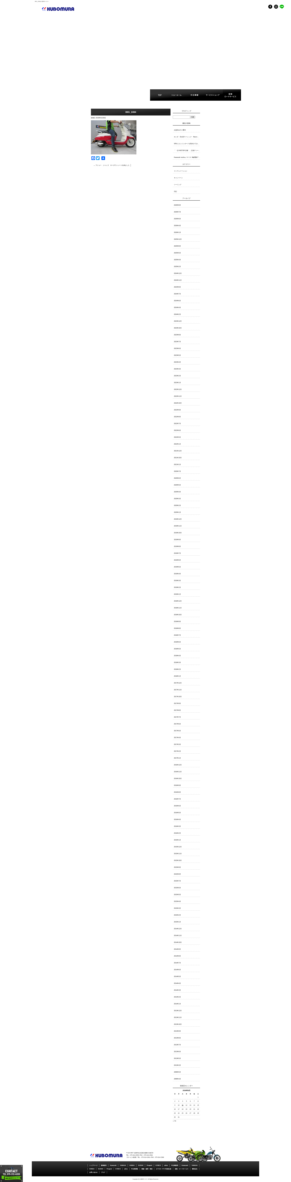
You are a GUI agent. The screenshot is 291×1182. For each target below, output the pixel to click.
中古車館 (195, 95)
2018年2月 (177, 669)
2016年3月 (177, 826)
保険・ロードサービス (232, 95)
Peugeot (149, 1165)
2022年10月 (178, 403)
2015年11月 (178, 853)
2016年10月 (178, 778)
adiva (166, 1165)
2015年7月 (177, 881)
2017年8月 (177, 710)
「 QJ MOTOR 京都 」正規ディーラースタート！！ (187, 150)
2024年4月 (177, 307)
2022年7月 (177, 423)
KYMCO (158, 1165)
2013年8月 (177, 1038)
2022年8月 (177, 417)
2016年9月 (177, 785)
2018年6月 (177, 642)
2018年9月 (177, 621)
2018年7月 (177, 635)
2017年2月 (177, 751)
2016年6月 (177, 806)
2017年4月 (177, 737)
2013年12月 (178, 1010)
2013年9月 (177, 1031)
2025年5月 (177, 253)
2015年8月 (177, 874)
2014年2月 (177, 997)
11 (182, 1105)
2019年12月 (178, 519)
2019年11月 (178, 526)
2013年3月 (177, 1065)
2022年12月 (178, 389)
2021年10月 (178, 458)
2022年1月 (177, 444)
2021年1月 (177, 464)
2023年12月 (178, 321)
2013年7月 (177, 1045)
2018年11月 (178, 608)
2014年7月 (177, 963)
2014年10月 (178, 942)
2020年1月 (177, 512)
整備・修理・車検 (147, 1169)
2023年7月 (177, 341)
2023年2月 (177, 376)
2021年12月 (178, 451)
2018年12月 (178, 601)
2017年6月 (177, 724)
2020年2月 (177, 505)
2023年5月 (177, 355)
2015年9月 (177, 867)
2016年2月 (177, 833)
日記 (175, 191)
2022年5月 (177, 437)
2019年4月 (177, 574)
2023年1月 (177, 382)
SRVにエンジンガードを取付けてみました (187, 143)
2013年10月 (178, 1024)
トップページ (159, 95)
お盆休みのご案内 (180, 130)
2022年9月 (177, 410)
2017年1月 (177, 758)
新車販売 (104, 1165)
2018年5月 (177, 649)
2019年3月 (177, 580)
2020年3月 (177, 498)
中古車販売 (174, 1165)
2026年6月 (177, 219)
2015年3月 (177, 908)
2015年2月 (177, 915)
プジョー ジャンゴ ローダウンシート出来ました (111, 165)
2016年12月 (178, 765)
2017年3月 (177, 744)
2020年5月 (177, 485)
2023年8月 (177, 335)
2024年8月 (177, 287)
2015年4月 (177, 901)
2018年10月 (178, 615)
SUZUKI (140, 1165)
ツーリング (177, 184)
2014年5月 (177, 976)
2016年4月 (177, 819)
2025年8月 (177, 246)
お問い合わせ (93, 1172)
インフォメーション (180, 171)
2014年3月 (177, 990)
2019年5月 (177, 567)
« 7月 (174, 1121)
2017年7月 (177, 717)
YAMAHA (123, 1165)
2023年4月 (177, 362)
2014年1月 (177, 1004)
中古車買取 (134, 1169)
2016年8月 (177, 792)
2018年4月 (177, 655)
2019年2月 (177, 587)
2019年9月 (177, 539)
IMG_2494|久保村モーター (42, 1)
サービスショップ (214, 95)
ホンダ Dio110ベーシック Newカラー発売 (187, 137)
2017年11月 (178, 690)
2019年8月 (177, 546)
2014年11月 (178, 935)
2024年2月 (177, 314)
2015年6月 (177, 888)
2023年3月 (177, 369)
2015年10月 (178, 860)
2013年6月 (177, 1051)
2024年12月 (178, 273)
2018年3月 (177, 662)
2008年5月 (177, 1072)
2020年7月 (177, 471)
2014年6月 (177, 969)
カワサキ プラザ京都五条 (163, 1169)
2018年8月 (177, 628)
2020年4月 (177, 492)
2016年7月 (177, 799)
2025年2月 (177, 266)
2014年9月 (177, 949)
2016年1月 (177, 840)
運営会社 (194, 1169)
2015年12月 (178, 847)
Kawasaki (113, 1165)
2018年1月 (177, 676)
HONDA (132, 1165)
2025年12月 (178, 239)
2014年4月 (177, 983)
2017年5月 (177, 731)
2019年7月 (177, 553)
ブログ (103, 1172)
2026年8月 (177, 205)
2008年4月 (177, 1079)
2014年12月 (178, 929)
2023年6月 (177, 348)
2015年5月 (177, 894)
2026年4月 (177, 225)
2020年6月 (177, 478)
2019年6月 (177, 560)
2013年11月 (178, 1017)
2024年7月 (177, 294)
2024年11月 (178, 280)
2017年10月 (178, 696)
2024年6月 (177, 301)
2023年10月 (178, 328)
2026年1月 (177, 232)
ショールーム (177, 95)
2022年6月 (177, 430)
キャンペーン (178, 178)
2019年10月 (178, 533)
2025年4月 (177, 260)
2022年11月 (178, 396)
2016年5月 (177, 812)
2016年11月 (178, 772)
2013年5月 (177, 1058)
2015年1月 (177, 922)
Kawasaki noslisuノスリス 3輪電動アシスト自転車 (187, 157)
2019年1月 (177, 594)
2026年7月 (177, 212)
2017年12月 (178, 683)
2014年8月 (177, 956)
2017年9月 (177, 703)
